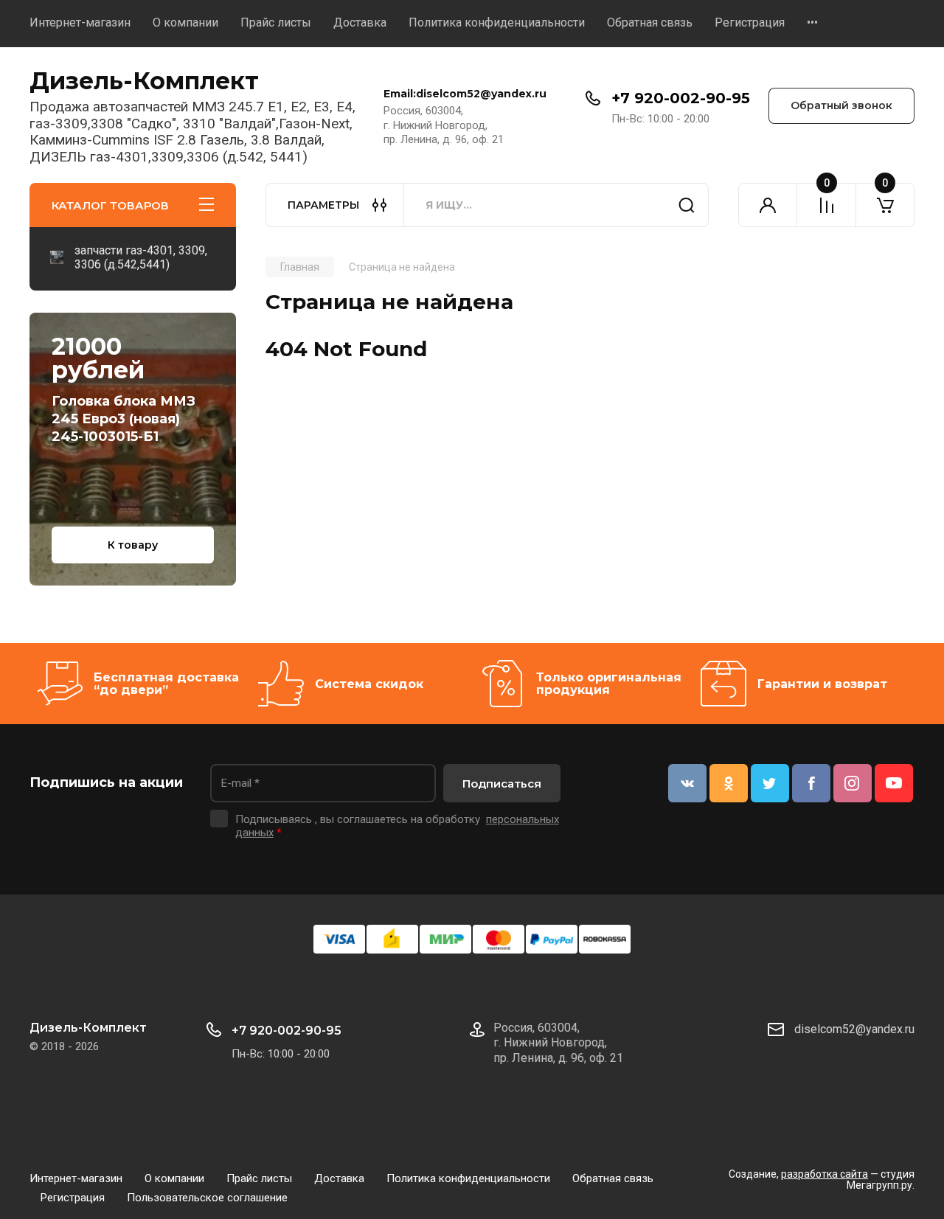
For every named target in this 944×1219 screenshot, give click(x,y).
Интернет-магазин (80, 22)
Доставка (359, 22)
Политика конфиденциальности (497, 22)
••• (812, 22)
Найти (686, 205)
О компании (185, 22)
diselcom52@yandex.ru (854, 1029)
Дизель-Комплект (144, 80)
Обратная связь (650, 22)
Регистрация (750, 22)
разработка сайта (824, 1174)
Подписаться (501, 784)
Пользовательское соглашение (207, 1197)
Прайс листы (275, 22)
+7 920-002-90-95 (680, 98)
